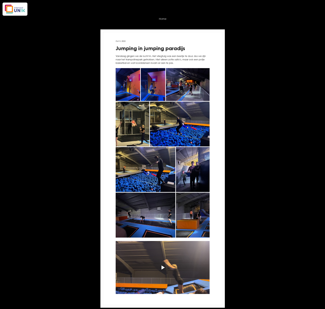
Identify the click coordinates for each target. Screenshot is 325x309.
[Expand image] (128, 84)
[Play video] (163, 267)
